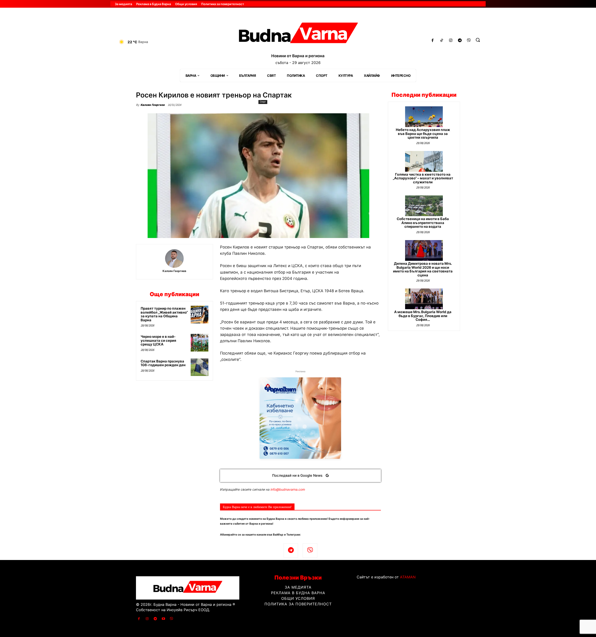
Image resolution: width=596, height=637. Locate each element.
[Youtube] (163, 619)
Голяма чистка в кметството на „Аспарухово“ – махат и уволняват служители (423, 178)
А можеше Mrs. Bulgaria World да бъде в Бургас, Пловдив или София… (422, 316)
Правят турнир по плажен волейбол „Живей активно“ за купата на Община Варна (164, 314)
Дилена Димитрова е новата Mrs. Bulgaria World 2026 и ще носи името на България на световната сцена (423, 269)
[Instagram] (450, 40)
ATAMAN (408, 577)
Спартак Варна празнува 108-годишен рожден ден (163, 363)
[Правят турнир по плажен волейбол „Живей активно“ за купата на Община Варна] (199, 314)
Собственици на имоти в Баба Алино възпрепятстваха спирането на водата (423, 223)
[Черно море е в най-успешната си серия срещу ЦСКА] (199, 343)
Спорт (263, 102)
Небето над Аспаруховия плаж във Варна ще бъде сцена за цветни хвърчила (423, 133)
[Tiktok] (441, 40)
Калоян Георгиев (152, 105)
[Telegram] (459, 40)
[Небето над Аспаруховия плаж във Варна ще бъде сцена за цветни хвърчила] (424, 116)
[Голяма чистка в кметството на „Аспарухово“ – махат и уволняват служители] (424, 161)
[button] (477, 39)
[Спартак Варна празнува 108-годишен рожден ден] (199, 367)
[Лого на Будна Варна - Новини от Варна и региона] (298, 35)
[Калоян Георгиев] (174, 258)
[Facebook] (432, 40)
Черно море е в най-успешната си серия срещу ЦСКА (158, 340)
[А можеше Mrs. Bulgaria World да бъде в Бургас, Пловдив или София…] (424, 298)
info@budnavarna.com (288, 489)
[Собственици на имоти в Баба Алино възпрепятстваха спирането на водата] (424, 205)
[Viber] (468, 40)
